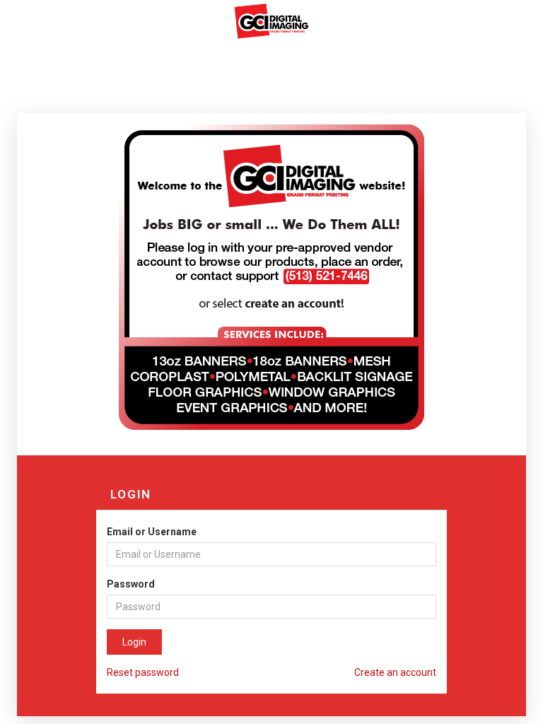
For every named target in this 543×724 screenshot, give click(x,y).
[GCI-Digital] (271, 20)
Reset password (143, 672)
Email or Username (152, 531)
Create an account (395, 672)
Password (131, 584)
